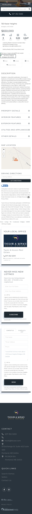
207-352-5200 (17, 14)
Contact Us (7, 260)
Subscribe (13, 314)
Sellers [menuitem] (4, 477)
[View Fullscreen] (3, 156)
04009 (28, 222)
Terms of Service (20, 389)
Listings (6, 222)
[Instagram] (9, 490)
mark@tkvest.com (13, 441)
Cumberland (16, 222)
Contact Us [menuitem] (6, 480)
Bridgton (22, 222)
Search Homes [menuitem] (8, 474)
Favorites (23, 3)
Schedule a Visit (22, 331)
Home (1, 222)
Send (14, 382)
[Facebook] (4, 490)
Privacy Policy (4, 199)
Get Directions (15, 180)
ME (10, 222)
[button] (29, 9)
